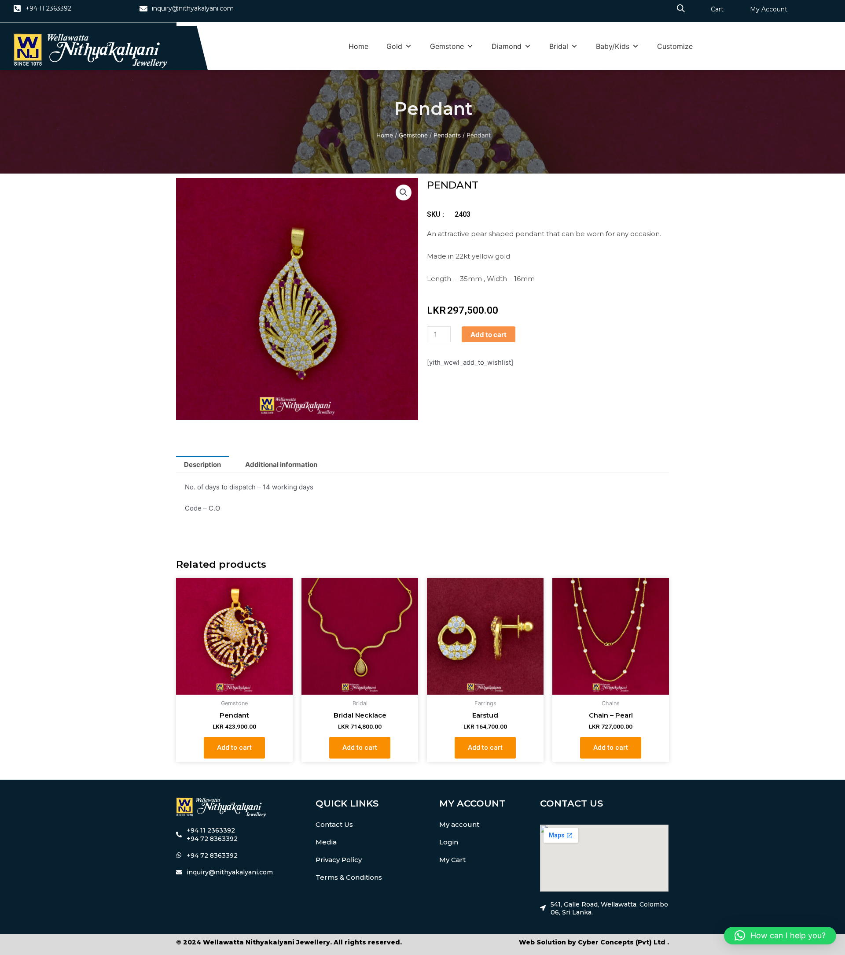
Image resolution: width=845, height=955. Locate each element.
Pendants (447, 135)
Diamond (507, 46)
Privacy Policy (339, 859)
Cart (717, 9)
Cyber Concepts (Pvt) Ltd (621, 942)
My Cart (452, 859)
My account (459, 824)
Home (358, 46)
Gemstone (447, 46)
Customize (675, 46)
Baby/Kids (612, 46)
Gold (394, 46)
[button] (403, 192)
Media (326, 842)
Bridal (558, 46)
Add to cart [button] (234, 747)
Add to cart (488, 334)
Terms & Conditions (349, 877)
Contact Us (334, 824)
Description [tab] (202, 464)
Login (448, 842)
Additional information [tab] (281, 464)
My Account (768, 9)
